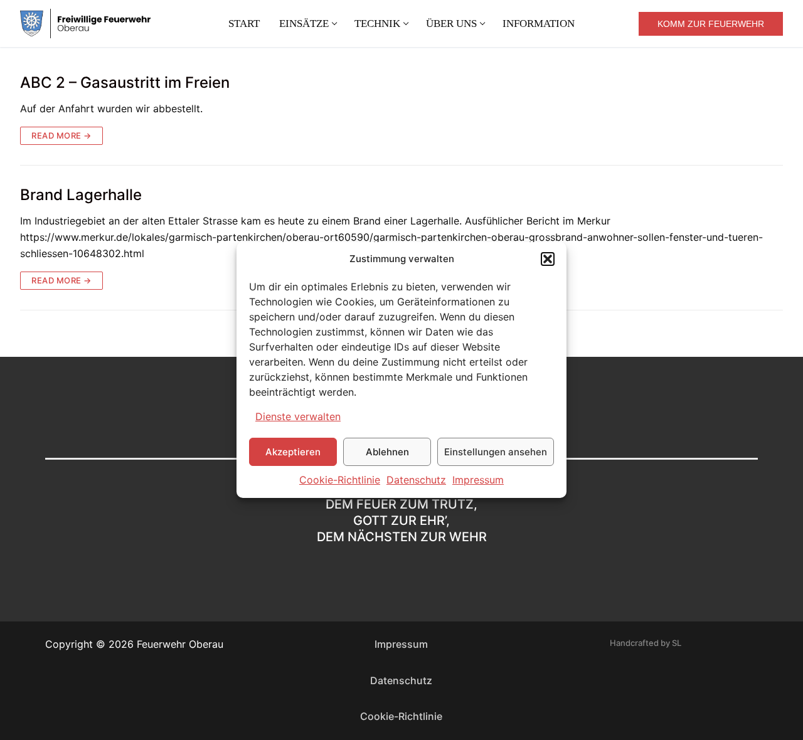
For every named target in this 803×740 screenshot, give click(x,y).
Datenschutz (416, 479)
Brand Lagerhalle (81, 195)
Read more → (61, 135)
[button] (547, 259)
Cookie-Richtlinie (339, 479)
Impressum (478, 479)
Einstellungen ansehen (495, 452)
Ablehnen (387, 452)
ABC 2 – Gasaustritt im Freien (125, 82)
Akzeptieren (293, 452)
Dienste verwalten (298, 416)
